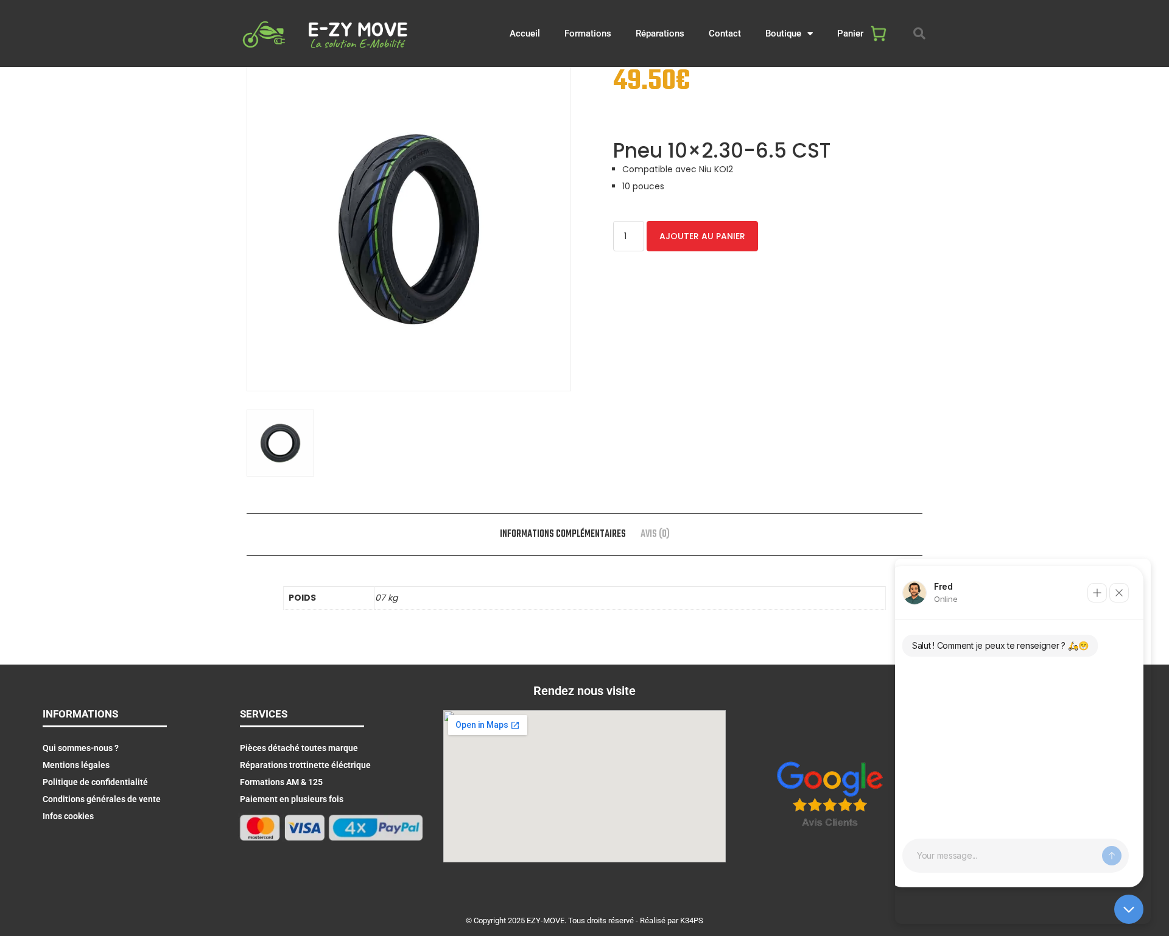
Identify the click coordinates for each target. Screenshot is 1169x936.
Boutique (783, 33)
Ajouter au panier (702, 236)
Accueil (525, 33)
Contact (725, 33)
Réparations (660, 33)
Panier (850, 33)
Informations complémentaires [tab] (563, 534)
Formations (587, 33)
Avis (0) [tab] (655, 534)
